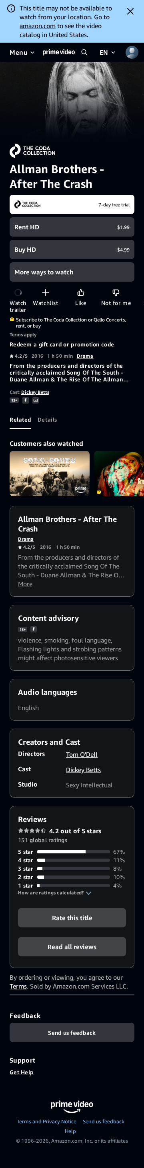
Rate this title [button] (72, 918)
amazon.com (38, 26)
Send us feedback (103, 1121)
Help (70, 1131)
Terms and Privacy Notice (46, 1121)
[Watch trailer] (18, 292)
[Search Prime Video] (84, 52)
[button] (55, 892)
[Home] (59, 52)
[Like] (81, 292)
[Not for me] (116, 292)
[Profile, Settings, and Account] (132, 52)
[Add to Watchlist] (45, 292)
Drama (85, 356)
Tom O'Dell (82, 754)
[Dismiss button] (130, 11)
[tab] (20, 419)
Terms (18, 986)
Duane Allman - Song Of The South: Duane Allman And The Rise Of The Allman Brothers (50, 473)
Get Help (22, 1072)
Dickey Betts (35, 392)
